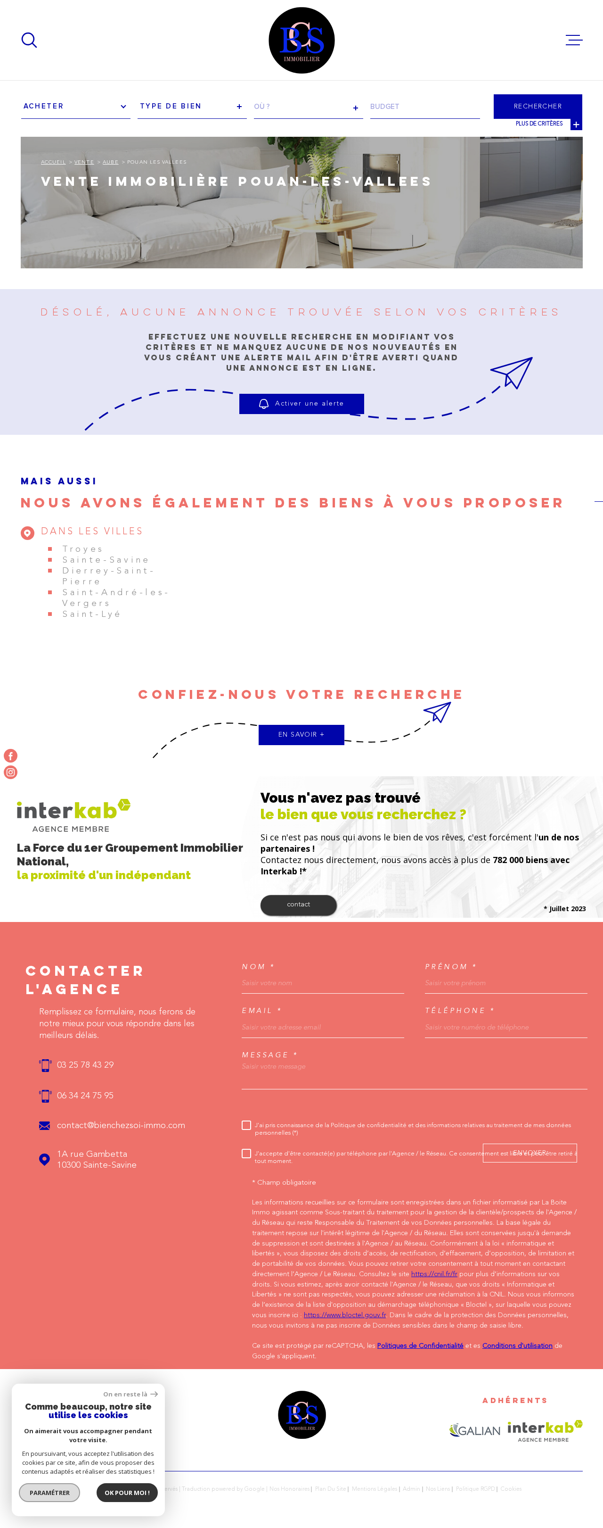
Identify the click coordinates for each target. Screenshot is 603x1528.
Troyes (83, 549)
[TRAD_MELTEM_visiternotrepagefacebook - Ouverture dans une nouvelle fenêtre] (10, 756)
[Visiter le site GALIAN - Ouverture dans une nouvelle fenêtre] (474, 1431)
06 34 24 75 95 (85, 1096)
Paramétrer (50, 1492)
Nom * (259, 967)
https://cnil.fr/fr (434, 1274)
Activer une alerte (309, 404)
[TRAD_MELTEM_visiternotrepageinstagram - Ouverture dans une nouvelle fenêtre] (10, 772)
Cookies (511, 1489)
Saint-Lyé (92, 614)
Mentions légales (374, 1489)
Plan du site (330, 1489)
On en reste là (126, 1394)
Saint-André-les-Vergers (116, 598)
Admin (411, 1489)
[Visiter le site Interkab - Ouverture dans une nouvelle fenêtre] (545, 1431)
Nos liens (438, 1489)
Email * (262, 1010)
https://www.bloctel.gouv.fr (345, 1315)
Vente (84, 162)
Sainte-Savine (106, 560)
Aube (110, 162)
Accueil (53, 162)
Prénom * (451, 967)
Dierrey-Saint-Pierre (109, 577)
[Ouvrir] (29, 40)
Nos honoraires (289, 1489)
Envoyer (530, 1152)
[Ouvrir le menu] (574, 40)
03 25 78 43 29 (85, 1065)
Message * (270, 1055)
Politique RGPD (475, 1489)
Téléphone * (460, 1010)
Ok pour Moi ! (127, 1492)
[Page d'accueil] (302, 40)
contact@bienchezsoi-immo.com (121, 1125)
